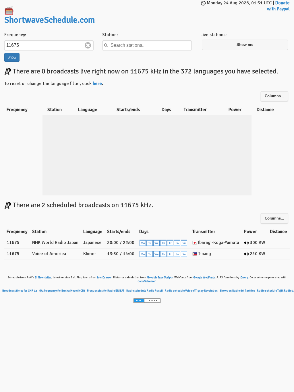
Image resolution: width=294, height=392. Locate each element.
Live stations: (213, 35)
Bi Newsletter (43, 277)
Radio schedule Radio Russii (144, 290)
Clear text (88, 45)
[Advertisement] (169, 8)
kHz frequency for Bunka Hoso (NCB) (62, 290)
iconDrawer (104, 277)
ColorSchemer (147, 281)
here (97, 83)
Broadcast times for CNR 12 (19, 290)
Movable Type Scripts (160, 277)
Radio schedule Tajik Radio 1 (275, 290)
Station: (110, 35)
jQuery (244, 277)
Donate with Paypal (278, 6)
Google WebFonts (204, 277)
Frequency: (15, 35)
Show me (245, 45)
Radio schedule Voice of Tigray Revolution (191, 290)
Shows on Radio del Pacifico (237, 290)
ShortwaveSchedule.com (49, 20)
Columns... (274, 96)
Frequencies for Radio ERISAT (105, 290)
